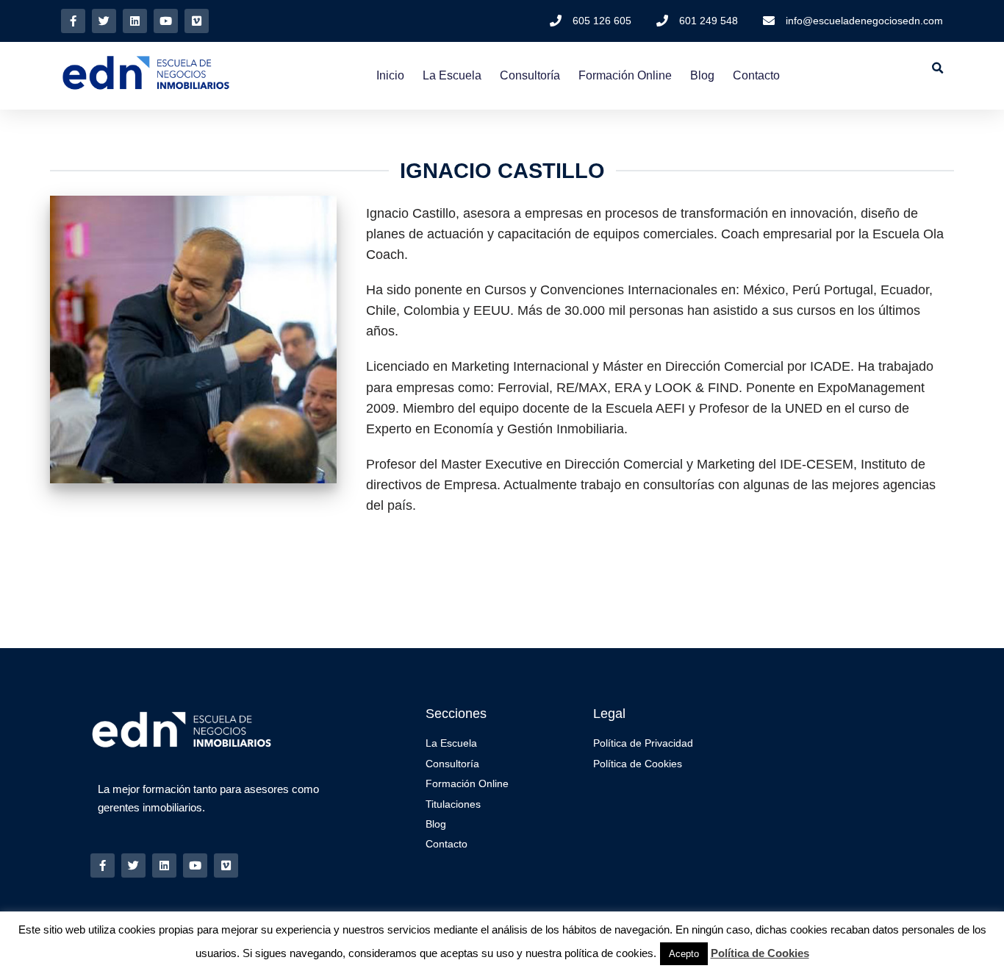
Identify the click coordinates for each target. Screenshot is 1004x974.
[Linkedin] (135, 21)
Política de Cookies (760, 953)
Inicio (390, 75)
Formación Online (625, 75)
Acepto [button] (684, 953)
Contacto (756, 75)
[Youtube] (166, 21)
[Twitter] (104, 21)
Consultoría (530, 75)
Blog (702, 75)
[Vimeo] (196, 21)
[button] (937, 68)
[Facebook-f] (73, 21)
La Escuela (452, 75)
